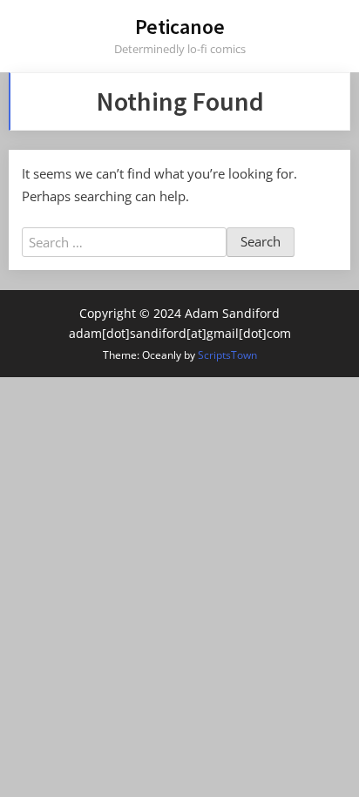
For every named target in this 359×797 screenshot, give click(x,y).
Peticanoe (180, 26)
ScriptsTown (227, 355)
